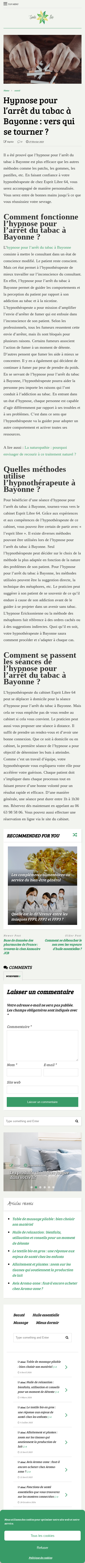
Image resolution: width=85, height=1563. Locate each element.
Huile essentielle (45, 1314)
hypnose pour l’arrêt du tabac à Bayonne (39, 247)
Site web (13, 1082)
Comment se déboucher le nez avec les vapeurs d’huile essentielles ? (63, 944)
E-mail (50, 1064)
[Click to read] (42, 866)
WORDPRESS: (13, 976)
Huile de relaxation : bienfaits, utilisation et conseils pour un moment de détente (43, 1238)
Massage (20, 1322)
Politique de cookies (40, 1557)
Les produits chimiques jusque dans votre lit (39, 1174)
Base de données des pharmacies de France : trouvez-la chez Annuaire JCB (21, 946)
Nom (12, 1064)
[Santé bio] (42, 22)
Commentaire (19, 1026)
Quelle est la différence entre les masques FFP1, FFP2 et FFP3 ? (39, 916)
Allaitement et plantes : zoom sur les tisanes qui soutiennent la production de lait (42, 1270)
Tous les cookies (42, 1536)
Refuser (42, 1547)
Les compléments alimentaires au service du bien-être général (40, 877)
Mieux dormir (47, 1322)
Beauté (18, 1314)
